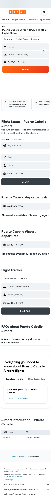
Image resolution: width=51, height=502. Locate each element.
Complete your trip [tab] (14, 379)
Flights (13, 456)
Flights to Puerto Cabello (17, 398)
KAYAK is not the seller (14, 484)
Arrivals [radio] (5, 140)
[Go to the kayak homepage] (17, 12)
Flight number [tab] (10, 278)
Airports (22, 456)
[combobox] (28, 157)
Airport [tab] (24, 278)
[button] (5, 12)
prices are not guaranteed (13, 476)
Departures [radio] (19, 140)
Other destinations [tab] (36, 379)
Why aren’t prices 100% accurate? (20, 494)
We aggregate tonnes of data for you (21, 489)
